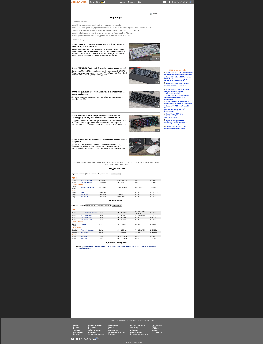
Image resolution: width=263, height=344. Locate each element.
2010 (111, 165)
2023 (104, 162)
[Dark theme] (102, 2)
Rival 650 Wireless (87, 230)
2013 (152, 162)
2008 (121, 165)
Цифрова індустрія (95, 325)
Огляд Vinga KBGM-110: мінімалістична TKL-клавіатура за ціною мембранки (176, 116)
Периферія (134, 330)
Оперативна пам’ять (95, 329)
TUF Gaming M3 (86, 217)
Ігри (131, 336)
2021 (114, 162)
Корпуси (111, 327)
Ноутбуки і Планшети (137, 325)
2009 (116, 165)
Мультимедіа (113, 330)
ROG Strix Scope (87, 180)
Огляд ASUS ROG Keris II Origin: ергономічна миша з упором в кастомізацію (176, 85)
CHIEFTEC (155, 329)
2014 (147, 162)
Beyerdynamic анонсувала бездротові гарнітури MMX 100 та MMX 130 (103, 36)
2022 (109, 162)
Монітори (111, 334)
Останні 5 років (80, 162)
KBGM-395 (84, 194)
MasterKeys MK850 (87, 187)
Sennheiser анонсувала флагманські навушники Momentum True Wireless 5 (104, 33)
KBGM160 (84, 197)
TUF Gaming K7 (86, 182)
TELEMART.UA (157, 332)
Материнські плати (94, 330)
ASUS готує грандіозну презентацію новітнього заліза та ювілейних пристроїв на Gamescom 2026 (113, 28)
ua (91, 2)
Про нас (75, 325)
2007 (126, 165)
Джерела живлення (115, 329)
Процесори (92, 327)
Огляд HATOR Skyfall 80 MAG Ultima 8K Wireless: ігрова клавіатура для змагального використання (177, 78)
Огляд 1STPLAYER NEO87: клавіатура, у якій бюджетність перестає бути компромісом (175, 122)
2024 (99, 162)
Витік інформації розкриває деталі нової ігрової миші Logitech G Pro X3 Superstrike (107, 30)
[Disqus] (116, 274)
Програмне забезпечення (139, 334)
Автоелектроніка (136, 332)
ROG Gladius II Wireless (89, 213)
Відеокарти (92, 332)
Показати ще (77, 40)
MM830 (83, 225)
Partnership (77, 329)
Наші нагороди (78, 332)
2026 (89, 162)
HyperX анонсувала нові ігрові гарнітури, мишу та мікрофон (99, 25)
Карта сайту (77, 334)
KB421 (83, 192)
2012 (157, 162)
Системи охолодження (96, 334)
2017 (132, 162)
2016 (137, 162)
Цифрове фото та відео (117, 332)
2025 (94, 162)
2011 (106, 165)
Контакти (76, 327)
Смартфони (134, 327)
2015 (142, 162)
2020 (119, 162)
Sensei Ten (85, 232)
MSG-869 (84, 238)
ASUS (154, 327)
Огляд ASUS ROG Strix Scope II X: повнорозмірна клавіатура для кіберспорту (177, 97)
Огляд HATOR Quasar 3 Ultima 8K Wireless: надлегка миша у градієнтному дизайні (176, 91)
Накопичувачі (113, 325)
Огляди (131, 2)
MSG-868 (84, 236)
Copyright (76, 330)
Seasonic (155, 330)
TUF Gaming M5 (86, 220)
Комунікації (134, 329)
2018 (127, 162)
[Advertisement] (112, 9)
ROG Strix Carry (86, 215)
